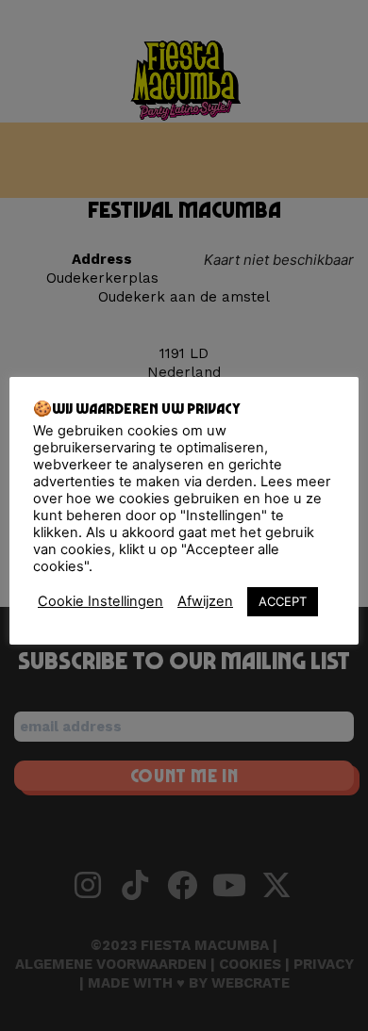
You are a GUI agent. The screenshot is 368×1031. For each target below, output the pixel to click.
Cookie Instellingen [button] (100, 601)
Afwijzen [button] (205, 601)
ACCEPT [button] (283, 601)
